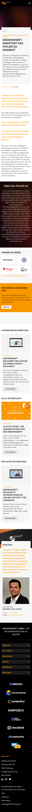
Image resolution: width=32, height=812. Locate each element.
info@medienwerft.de (15, 615)
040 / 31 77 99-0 (12, 613)
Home (4, 31)
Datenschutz (5, 800)
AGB (3, 793)
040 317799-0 (6, 775)
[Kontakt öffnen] (27, 406)
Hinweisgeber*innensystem (11, 804)
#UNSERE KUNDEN (6, 87)
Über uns (6, 307)
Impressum (5, 797)
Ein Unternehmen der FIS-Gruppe (16, 631)
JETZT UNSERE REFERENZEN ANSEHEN (14, 276)
